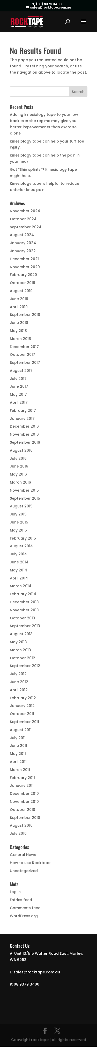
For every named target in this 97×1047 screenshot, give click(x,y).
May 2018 (18, 330)
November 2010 (24, 801)
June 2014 (19, 562)
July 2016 (18, 458)
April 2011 (18, 761)
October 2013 (22, 618)
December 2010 (24, 793)
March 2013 (20, 650)
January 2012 (22, 705)
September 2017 (25, 362)
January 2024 (23, 242)
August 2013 (21, 633)
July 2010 (18, 833)
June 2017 (19, 386)
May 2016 (18, 474)
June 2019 (19, 298)
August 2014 (21, 546)
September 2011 (24, 721)
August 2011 (21, 729)
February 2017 (23, 410)
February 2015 (23, 538)
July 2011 (18, 737)
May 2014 (18, 570)
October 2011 (22, 713)
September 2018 (25, 314)
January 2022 (23, 250)
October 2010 (22, 809)
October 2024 (23, 219)
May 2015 (18, 530)
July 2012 (18, 673)
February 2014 (23, 594)
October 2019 (22, 282)
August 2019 (21, 290)
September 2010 (25, 817)
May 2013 (18, 642)
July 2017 (18, 378)
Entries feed (21, 899)
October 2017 (22, 354)
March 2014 (20, 586)
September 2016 (25, 442)
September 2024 (25, 227)
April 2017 (19, 402)
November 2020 (25, 267)
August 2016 (21, 450)
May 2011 (18, 753)
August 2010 (21, 825)
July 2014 (18, 554)
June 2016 (19, 466)
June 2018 (19, 322)
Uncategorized (24, 870)
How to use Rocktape (30, 862)
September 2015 (25, 498)
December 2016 (24, 426)
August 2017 (21, 370)
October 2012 (22, 658)
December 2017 (24, 346)
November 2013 (24, 610)
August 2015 (21, 506)
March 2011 (20, 769)
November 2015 (24, 490)
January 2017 (22, 418)
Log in (15, 891)
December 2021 (24, 258)
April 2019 (19, 306)
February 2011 (22, 777)
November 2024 (25, 211)
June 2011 (18, 745)
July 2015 (18, 514)
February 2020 (23, 274)
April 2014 (19, 578)
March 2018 (20, 338)
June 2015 (19, 522)
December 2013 (24, 602)
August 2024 (22, 234)
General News (23, 854)
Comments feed (25, 907)
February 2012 (23, 698)
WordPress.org (24, 915)
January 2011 (22, 785)
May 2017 (18, 394)
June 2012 (19, 681)
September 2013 (25, 625)
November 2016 (24, 434)
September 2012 (25, 665)
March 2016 (20, 482)
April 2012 (19, 689)
